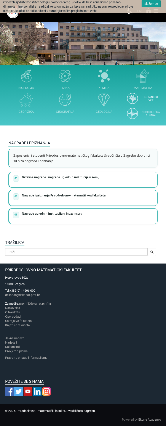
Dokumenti (12, 347)
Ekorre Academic (149, 419)
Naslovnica (12, 308)
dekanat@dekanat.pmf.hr (22, 295)
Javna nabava (14, 338)
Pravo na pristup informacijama (27, 357)
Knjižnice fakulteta (17, 325)
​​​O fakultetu (12, 312)
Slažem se (151, 3)
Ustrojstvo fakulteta (18, 321)
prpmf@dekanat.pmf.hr (35, 303)
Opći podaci (13, 316)
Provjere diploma (16, 351)
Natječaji (11, 342)
